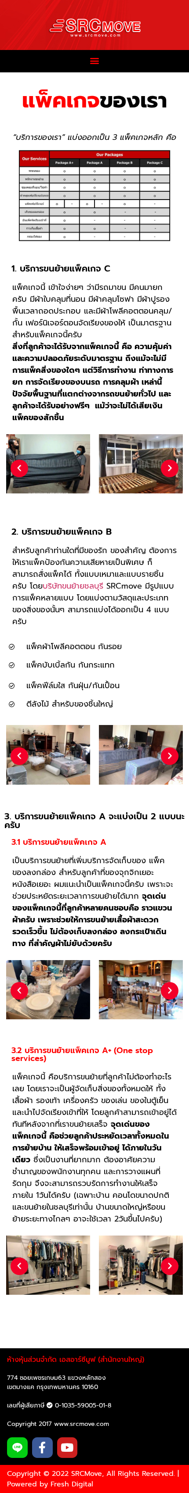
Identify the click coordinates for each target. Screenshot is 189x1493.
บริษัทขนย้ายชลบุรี (73, 586)
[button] (94, 61)
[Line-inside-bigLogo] (17, 1447)
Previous (19, 468)
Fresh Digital (72, 1484)
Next (169, 468)
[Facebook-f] (42, 1447)
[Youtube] (67, 1447)
